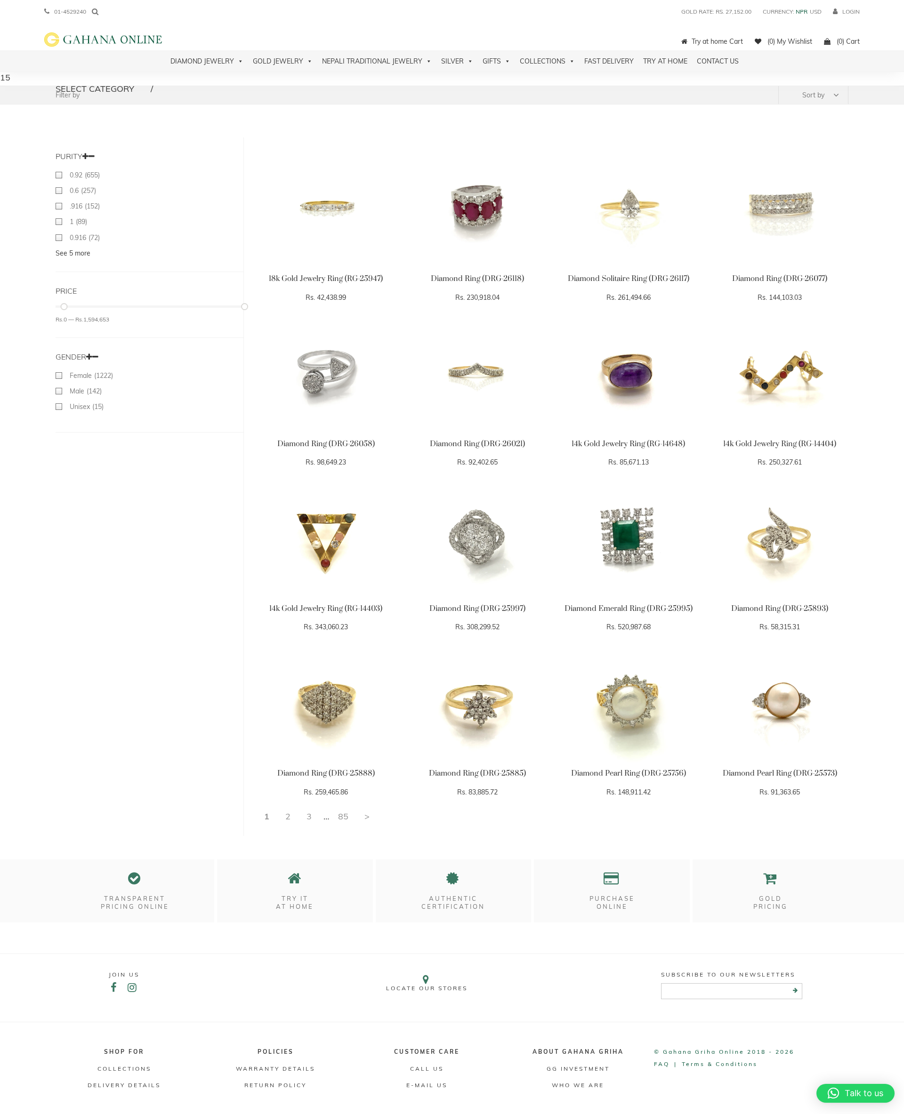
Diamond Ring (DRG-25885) (477, 773)
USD (816, 11)
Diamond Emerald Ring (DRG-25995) (629, 608)
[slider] (63, 306)
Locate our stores (427, 988)
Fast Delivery (609, 61)
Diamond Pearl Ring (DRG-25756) (628, 773)
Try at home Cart (717, 41)
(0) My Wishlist (789, 41)
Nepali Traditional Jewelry (372, 61)
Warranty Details (275, 1068)
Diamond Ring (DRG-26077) (779, 278)
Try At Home (665, 61)
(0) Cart (847, 41)
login (851, 11)
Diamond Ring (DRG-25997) (477, 608)
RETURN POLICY (275, 1085)
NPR (801, 11)
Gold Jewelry (278, 61)
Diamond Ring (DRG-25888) (326, 773)
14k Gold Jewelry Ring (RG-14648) (628, 444)
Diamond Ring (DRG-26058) (326, 444)
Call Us (427, 1068)
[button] (855, 1093)
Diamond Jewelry (202, 61)
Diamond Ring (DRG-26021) (477, 444)
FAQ (662, 1063)
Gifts (492, 61)
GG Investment (578, 1068)
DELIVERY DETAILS (124, 1085)
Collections (542, 61)
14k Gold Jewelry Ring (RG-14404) (779, 444)
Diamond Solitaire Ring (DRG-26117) (628, 278)
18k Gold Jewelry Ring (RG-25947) (326, 278)
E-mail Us (426, 1085)
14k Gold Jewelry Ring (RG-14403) (325, 608)
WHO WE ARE (578, 1085)
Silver (452, 61)
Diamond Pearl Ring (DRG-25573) (780, 773)
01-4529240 (70, 11)
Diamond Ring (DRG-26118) (477, 278)
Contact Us (718, 61)
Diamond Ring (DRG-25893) (779, 608)
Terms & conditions (720, 1063)
